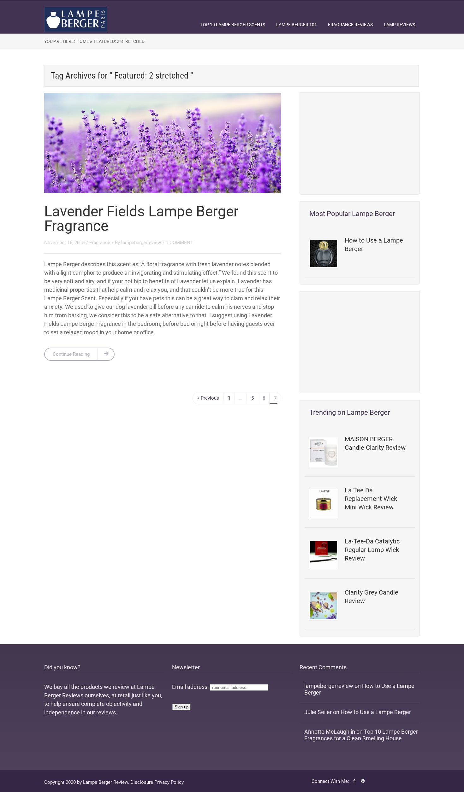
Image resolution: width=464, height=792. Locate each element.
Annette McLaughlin (329, 731)
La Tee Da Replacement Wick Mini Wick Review (371, 498)
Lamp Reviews (399, 24)
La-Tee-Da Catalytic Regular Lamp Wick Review (372, 549)
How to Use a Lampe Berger (374, 245)
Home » (84, 41)
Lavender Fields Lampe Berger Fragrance (141, 218)
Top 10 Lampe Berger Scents (232, 24)
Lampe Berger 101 (296, 24)
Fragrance (99, 242)
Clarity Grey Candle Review (371, 597)
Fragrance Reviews (350, 24)
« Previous (208, 398)
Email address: (191, 686)
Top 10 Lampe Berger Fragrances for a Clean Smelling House (361, 735)
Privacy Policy (169, 782)
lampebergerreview (141, 242)
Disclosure (141, 782)
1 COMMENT (179, 242)
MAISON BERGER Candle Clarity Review (375, 443)
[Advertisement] (360, 144)
